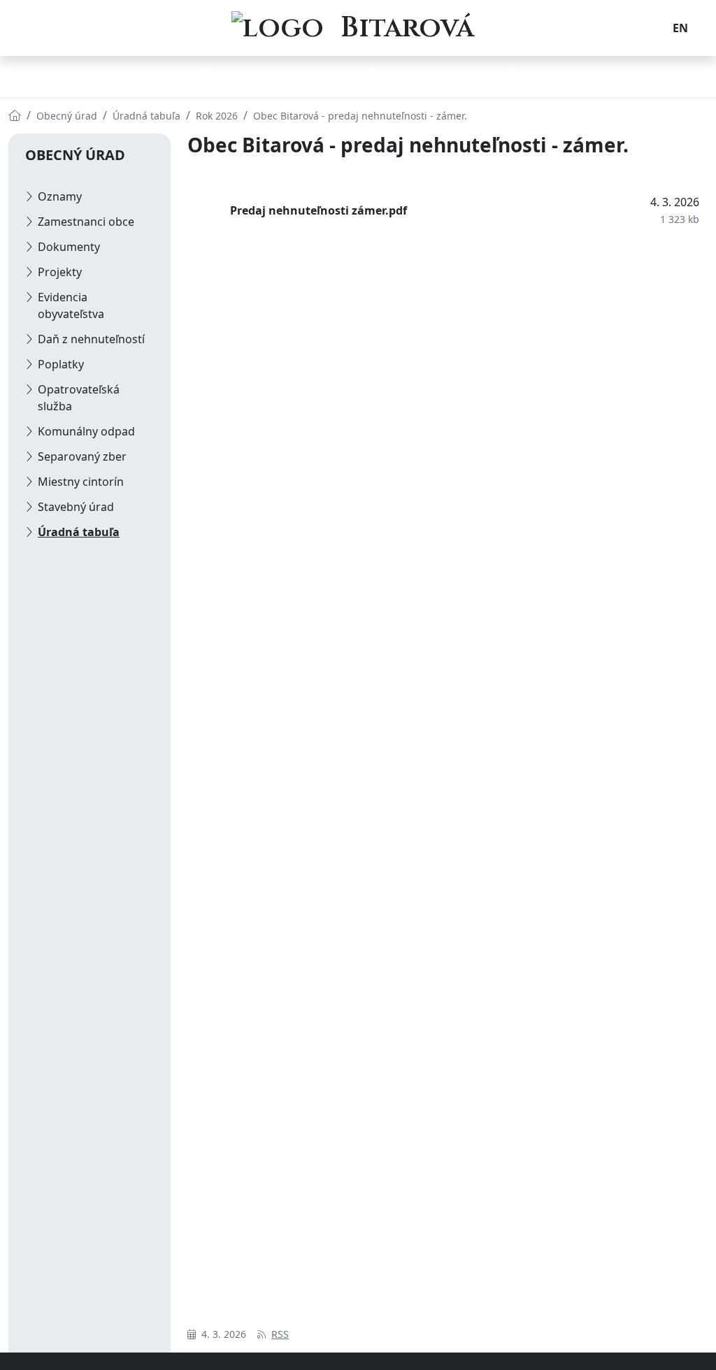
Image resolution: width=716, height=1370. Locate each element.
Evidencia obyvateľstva (71, 305)
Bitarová (407, 28)
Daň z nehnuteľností (91, 339)
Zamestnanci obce (86, 221)
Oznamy (60, 196)
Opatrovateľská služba (79, 398)
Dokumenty (69, 246)
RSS (280, 1334)
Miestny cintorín (81, 481)
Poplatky (61, 364)
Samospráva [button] (348, 75)
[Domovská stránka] (14, 115)
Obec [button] (62, 75)
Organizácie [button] (501, 75)
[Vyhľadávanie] (657, 28)
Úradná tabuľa (79, 532)
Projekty (60, 272)
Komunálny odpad (86, 431)
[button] (680, 28)
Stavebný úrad (76, 506)
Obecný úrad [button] (193, 75)
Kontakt (642, 75)
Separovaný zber (82, 456)
